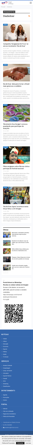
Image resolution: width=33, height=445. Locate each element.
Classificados (6, 386)
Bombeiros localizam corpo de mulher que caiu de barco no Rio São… (20, 242)
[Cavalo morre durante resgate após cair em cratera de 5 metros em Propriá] (7, 267)
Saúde (4, 354)
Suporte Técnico (7, 375)
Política (5, 351)
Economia (5, 346)
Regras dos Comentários (9, 414)
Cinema (5, 400)
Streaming (5, 383)
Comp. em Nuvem (7, 370)
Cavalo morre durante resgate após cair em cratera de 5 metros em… (20, 267)
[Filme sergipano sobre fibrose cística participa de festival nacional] (16, 155)
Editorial (5, 408)
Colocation (6, 373)
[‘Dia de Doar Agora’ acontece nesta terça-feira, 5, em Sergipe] (16, 195)
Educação (5, 344)
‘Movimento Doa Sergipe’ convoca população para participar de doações (15, 126)
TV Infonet (5, 357)
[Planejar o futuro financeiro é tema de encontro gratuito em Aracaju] (7, 259)
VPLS (4, 381)
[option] (16, 251)
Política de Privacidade (9, 416)
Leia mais (28, 443)
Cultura (5, 147)
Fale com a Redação (8, 411)
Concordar (20, 443)
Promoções (6, 397)
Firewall (5, 378)
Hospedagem (6, 368)
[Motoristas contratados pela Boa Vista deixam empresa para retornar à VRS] (7, 235)
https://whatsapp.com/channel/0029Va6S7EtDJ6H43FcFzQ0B (12, 297)
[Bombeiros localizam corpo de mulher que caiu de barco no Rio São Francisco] (7, 243)
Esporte (5, 349)
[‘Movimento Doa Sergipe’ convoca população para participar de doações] (16, 113)
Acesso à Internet (7, 365)
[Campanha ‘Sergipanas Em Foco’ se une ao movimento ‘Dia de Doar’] (16, 32)
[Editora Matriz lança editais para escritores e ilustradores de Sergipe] (7, 251)
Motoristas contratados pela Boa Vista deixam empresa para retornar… (20, 234)
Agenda (5, 395)
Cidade (5, 24)
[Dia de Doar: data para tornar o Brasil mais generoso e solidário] (16, 72)
